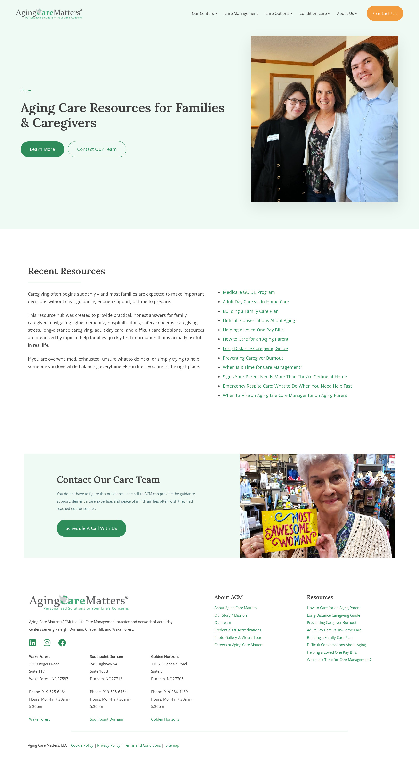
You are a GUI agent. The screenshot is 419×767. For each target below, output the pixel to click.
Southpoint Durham (106, 719)
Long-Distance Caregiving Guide (255, 348)
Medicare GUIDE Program (249, 292)
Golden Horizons (165, 719)
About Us (345, 13)
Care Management (241, 13)
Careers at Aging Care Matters (238, 644)
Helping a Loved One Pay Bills (253, 330)
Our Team (222, 622)
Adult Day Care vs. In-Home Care (256, 302)
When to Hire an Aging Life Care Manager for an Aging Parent (285, 395)
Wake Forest (39, 719)
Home (26, 90)
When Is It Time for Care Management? (262, 367)
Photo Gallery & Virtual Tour (237, 637)
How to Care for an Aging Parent (255, 339)
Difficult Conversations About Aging (259, 320)
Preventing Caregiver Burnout (253, 358)
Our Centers (203, 13)
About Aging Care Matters (235, 607)
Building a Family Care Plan (251, 311)
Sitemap (172, 745)
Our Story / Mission (230, 615)
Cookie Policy (82, 745)
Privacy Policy (108, 745)
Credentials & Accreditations (237, 629)
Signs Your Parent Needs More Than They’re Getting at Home (285, 376)
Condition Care (313, 13)
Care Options (277, 13)
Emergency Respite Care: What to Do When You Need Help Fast (287, 386)
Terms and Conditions (142, 745)
